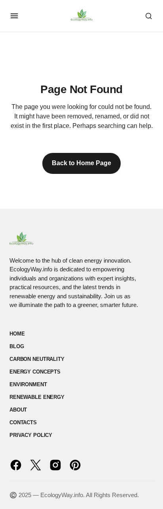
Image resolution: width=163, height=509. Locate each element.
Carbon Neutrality (36, 359)
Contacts (23, 422)
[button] (14, 16)
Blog (16, 346)
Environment (28, 384)
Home (17, 334)
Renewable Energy (36, 397)
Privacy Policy (30, 435)
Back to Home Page (81, 163)
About (18, 410)
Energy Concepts (35, 372)
